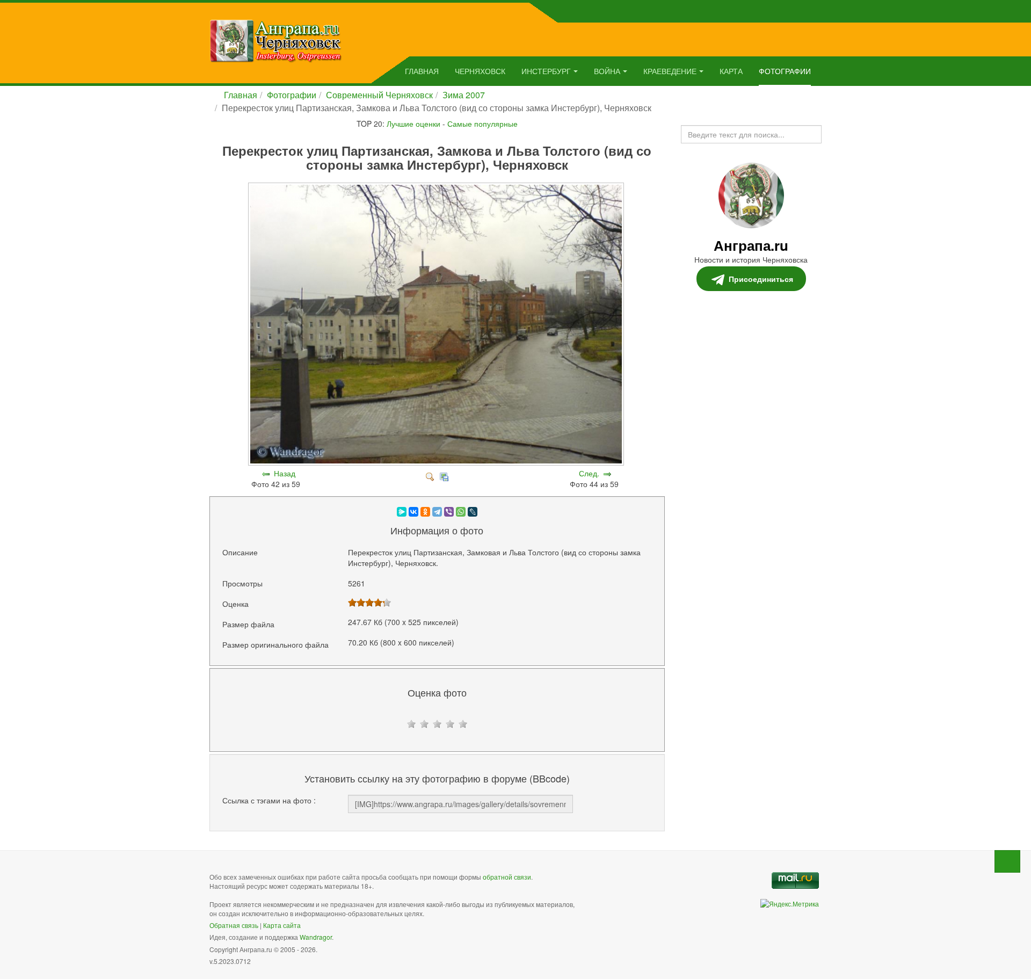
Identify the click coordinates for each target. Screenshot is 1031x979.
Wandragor (316, 936)
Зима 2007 (463, 95)
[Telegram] (437, 512)
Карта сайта (282, 925)
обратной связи (507, 876)
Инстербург (546, 71)
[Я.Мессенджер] (401, 512)
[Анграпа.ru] (275, 39)
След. (589, 473)
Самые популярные (482, 123)
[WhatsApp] (461, 512)
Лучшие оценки (413, 123)
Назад (284, 473)
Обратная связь (233, 925)
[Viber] (449, 512)
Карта (731, 71)
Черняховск (480, 71)
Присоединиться (761, 278)
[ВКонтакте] (413, 512)
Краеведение (669, 71)
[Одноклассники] (425, 512)
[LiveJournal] (472, 512)
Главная (422, 71)
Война (607, 71)
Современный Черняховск (379, 95)
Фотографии (785, 71)
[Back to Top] (1007, 861)
